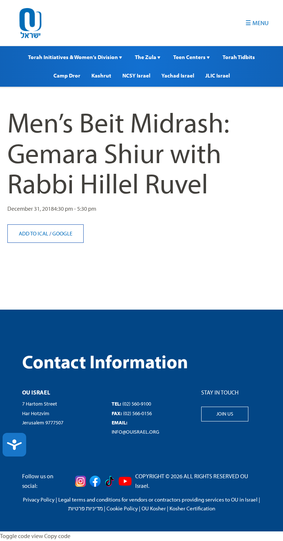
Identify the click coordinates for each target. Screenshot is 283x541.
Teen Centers (190, 57)
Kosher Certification (192, 508)
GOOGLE (62, 233)
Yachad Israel (177, 75)
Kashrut (101, 75)
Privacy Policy (39, 499)
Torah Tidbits (239, 57)
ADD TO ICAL (34, 233)
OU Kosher (154, 508)
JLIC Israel (217, 75)
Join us (224, 413)
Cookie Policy (122, 508)
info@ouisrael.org (135, 431)
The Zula (146, 57)
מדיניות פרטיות (85, 508)
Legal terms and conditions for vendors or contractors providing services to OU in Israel (158, 499)
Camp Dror (66, 75)
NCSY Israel (136, 75)
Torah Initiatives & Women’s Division (73, 57)
